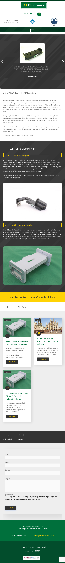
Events (38, 320)
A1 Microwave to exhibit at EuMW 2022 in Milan (47, 341)
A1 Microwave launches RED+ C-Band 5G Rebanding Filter (17, 396)
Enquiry (8, 479)
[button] (32, 297)
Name (7, 454)
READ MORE (11, 362)
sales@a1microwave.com (11, 22)
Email (7, 462)
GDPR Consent (9, 494)
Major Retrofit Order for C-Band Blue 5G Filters (17, 343)
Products (7, 320)
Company (8, 470)
